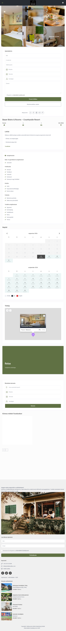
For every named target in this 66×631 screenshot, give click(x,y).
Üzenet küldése (33, 99)
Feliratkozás (33, 555)
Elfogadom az (16, 95)
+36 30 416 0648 (7, 563)
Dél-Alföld (61, 123)
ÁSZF (16, 577)
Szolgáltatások (10, 155)
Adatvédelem (11, 577)
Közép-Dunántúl (17, 597)
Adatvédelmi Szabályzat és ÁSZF (32, 628)
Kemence (15, 616)
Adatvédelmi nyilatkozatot (19, 95)
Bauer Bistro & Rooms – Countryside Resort (28, 325)
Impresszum (4, 577)
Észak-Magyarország (18, 587)
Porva (22, 597)
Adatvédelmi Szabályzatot (22, 550)
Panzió (4, 123)
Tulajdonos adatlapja (10, 367)
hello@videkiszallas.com (9, 566)
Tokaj (25, 587)
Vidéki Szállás (6, 568)
